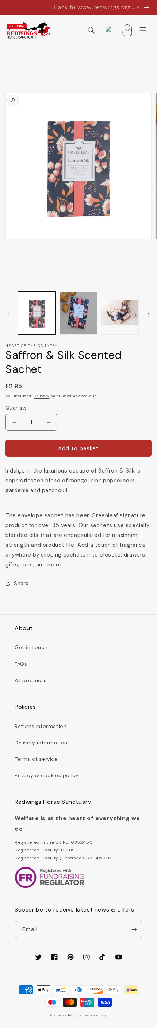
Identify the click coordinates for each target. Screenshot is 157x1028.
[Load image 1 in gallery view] (37, 313)
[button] (91, 30)
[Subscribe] (134, 929)
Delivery (42, 396)
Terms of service (36, 759)
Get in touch (31, 647)
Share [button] (21, 583)
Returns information (40, 726)
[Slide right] (149, 315)
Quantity (16, 408)
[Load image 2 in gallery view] (78, 313)
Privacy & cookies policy (46, 775)
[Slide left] (8, 315)
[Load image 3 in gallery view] (120, 313)
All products (30, 680)
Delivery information (41, 742)
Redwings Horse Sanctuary (85, 1015)
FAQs (21, 664)
